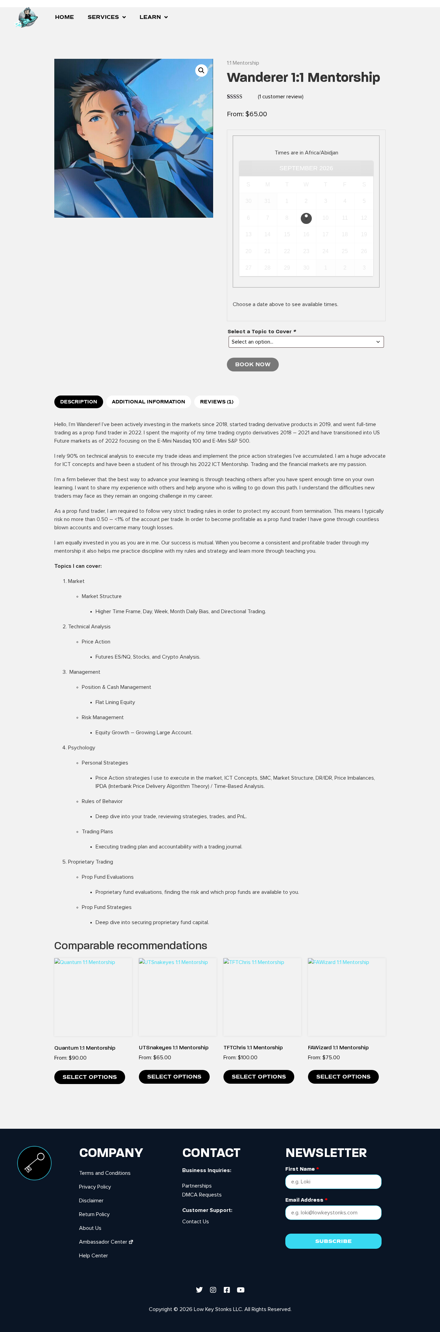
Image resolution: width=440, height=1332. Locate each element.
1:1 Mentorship (243, 63)
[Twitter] (199, 1290)
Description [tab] (78, 402)
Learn (150, 17)
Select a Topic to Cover (262, 331)
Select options (90, 1077)
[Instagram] (213, 1290)
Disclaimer (91, 1200)
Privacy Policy (95, 1187)
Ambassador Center (103, 1242)
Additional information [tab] (148, 402)
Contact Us (195, 1221)
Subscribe (333, 1241)
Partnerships (197, 1186)
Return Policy (94, 1214)
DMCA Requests (202, 1195)
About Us (90, 1228)
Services (103, 17)
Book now (253, 364)
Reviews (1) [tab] (216, 402)
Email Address (306, 1200)
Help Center (93, 1255)
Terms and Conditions (105, 1173)
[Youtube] (241, 1290)
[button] (201, 70)
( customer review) (281, 96)
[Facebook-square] (227, 1290)
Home (64, 17)
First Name (302, 1169)
